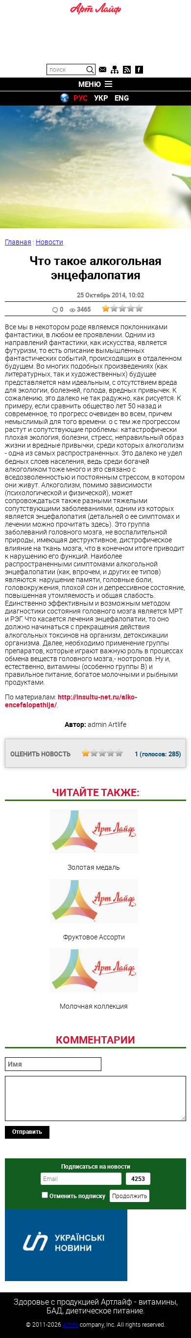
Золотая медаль (94, 866)
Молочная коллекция (94, 1005)
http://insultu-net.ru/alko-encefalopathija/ (71, 700)
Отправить (27, 1131)
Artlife (70, 1324)
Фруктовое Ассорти (94, 936)
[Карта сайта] (115, 70)
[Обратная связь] (102, 70)
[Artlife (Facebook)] (139, 70)
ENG (122, 98)
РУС (80, 98)
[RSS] (127, 70)
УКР (101, 98)
